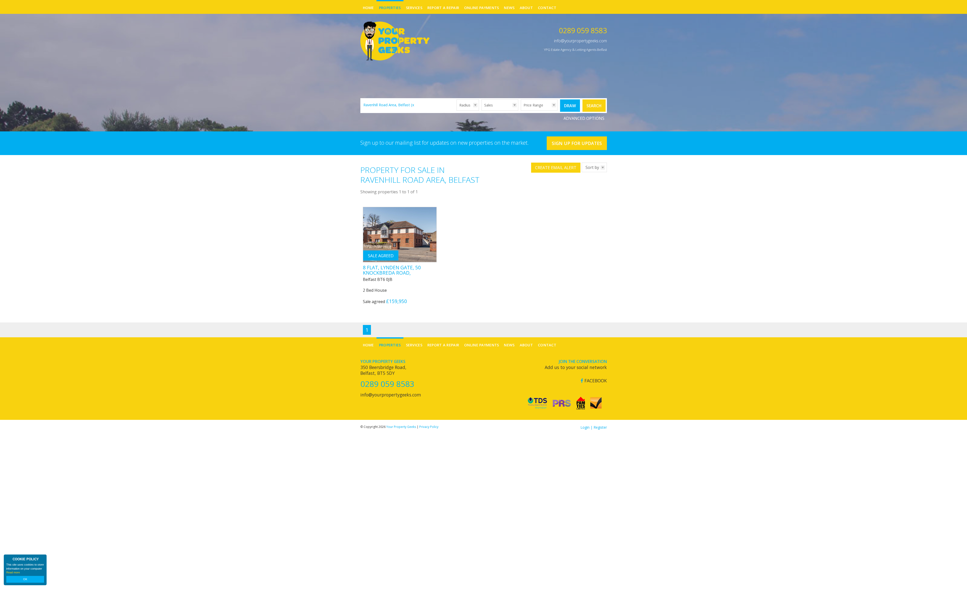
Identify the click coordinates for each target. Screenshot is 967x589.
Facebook (595, 381)
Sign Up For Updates (577, 143)
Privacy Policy (428, 427)
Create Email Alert (555, 167)
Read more (13, 572)
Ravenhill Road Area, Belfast (389, 104)
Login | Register (593, 427)
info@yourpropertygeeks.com (580, 41)
